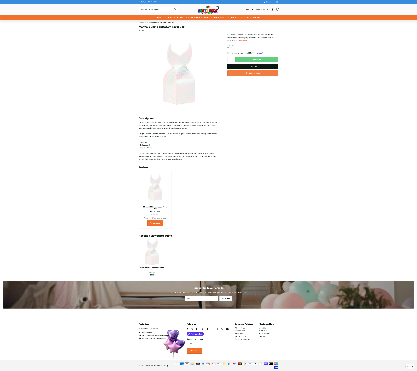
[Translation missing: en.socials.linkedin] (197, 329)
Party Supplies (220, 18)
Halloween (182, 18)
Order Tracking (264, 333)
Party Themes (237, 18)
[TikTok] (213, 329)
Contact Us (263, 331)
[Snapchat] (207, 329)
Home (159, 18)
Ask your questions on (154, 338)
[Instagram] (192, 329)
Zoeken (175, 9)
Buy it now (253, 67)
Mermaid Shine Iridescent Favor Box (152, 269)
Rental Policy (239, 333)
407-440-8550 (147, 332)
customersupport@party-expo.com (155, 335)
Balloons (169, 18)
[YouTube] (227, 329)
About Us (262, 328)
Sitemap (262, 336)
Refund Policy (240, 331)
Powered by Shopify (161, 366)
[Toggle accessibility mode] (277, 1)
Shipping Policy (240, 336)
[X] (222, 329)
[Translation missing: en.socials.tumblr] (217, 329)
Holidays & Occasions (200, 18)
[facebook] (187, 329)
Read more (243, 40)
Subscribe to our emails (195, 339)
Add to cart (257, 59)
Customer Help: (266, 324)
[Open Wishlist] (242, 9)
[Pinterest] (202, 329)
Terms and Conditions (242, 339)
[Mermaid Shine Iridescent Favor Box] (152, 252)
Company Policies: (244, 324)
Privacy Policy (240, 328)
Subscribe (226, 298)
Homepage (142, 23)
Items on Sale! (253, 18)
